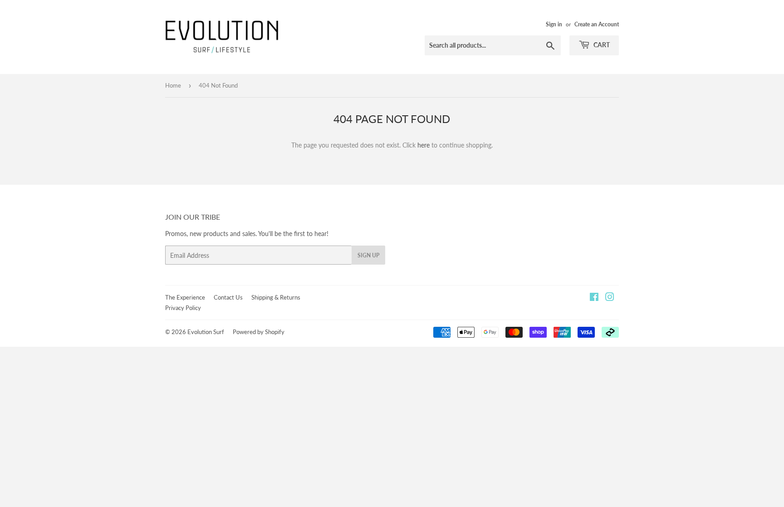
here (423, 145)
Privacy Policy (183, 307)
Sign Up (368, 255)
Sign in (554, 24)
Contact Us (228, 297)
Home (173, 85)
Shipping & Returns (275, 297)
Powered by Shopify (258, 331)
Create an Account (596, 24)
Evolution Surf (205, 331)
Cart (601, 45)
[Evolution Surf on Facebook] (594, 298)
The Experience (185, 297)
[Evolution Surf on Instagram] (609, 298)
